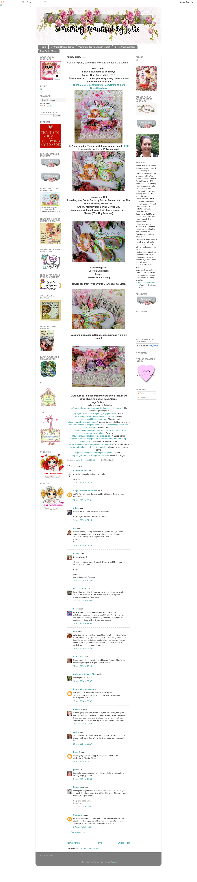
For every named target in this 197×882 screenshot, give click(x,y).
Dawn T (76, 752)
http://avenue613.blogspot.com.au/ (83, 422)
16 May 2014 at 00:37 (82, 681)
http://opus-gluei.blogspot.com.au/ (91, 419)
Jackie (76, 732)
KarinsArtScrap (80, 471)
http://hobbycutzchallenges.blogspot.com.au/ (94, 416)
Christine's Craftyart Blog (84, 674)
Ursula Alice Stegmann (83, 689)
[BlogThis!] (105, 460)
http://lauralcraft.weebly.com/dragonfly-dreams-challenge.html (95, 408)
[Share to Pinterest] (112, 460)
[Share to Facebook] (110, 460)
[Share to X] (107, 460)
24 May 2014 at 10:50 (82, 779)
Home (43, 47)
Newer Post (73, 842)
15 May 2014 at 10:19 (82, 666)
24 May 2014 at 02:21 (82, 761)
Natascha (77, 787)
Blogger (113, 862)
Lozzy (76, 609)
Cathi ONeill (78, 657)
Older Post (124, 842)
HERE (112, 75)
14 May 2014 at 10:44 (82, 581)
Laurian (76, 553)
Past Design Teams (48, 51)
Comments (144, 398)
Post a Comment (77, 832)
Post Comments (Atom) (88, 848)
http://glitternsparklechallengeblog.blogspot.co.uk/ (94, 413)
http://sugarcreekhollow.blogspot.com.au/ (90, 455)
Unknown (77, 815)
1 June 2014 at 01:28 (82, 827)
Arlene (76, 508)
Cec (75, 528)
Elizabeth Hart (79, 589)
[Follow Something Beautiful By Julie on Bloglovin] (147, 347)
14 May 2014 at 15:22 (82, 601)
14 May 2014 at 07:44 (82, 545)
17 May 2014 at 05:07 (82, 701)
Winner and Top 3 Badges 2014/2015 (94, 47)
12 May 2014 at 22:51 (82, 500)
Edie (75, 632)
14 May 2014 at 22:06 (82, 623)
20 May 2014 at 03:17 (82, 744)
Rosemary (77, 709)
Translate (49, 106)
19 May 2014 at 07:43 (82, 724)
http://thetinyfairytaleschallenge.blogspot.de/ (94, 453)
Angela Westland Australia (85, 491)
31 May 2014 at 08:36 (82, 807)
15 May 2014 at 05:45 (82, 649)
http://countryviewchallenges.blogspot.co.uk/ (91, 436)
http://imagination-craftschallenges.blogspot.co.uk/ (90, 444)
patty (75, 770)
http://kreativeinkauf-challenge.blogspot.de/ (87, 447)
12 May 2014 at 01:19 (82, 482)
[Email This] (102, 460)
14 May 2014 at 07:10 (82, 520)
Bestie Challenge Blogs (125, 47)
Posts (141, 393)
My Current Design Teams (62, 47)
